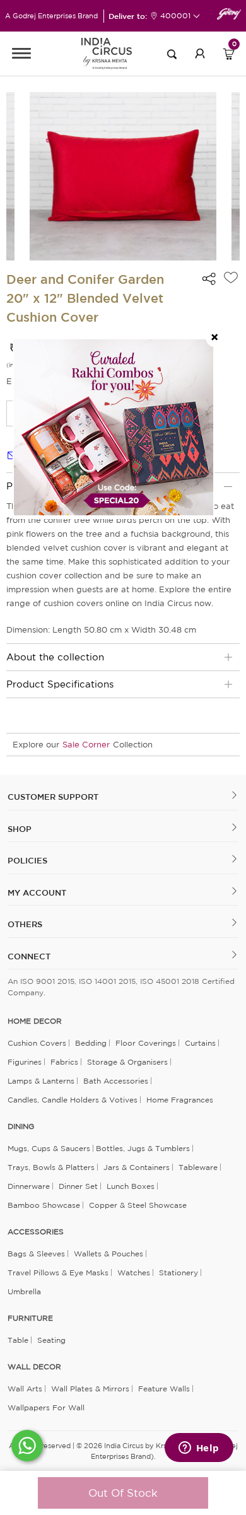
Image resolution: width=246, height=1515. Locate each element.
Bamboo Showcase (44, 1205)
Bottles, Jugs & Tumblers (143, 1148)
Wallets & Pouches (108, 1253)
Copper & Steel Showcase (138, 1205)
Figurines (25, 1061)
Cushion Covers (37, 1042)
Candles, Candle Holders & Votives (73, 1099)
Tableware (198, 1167)
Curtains (200, 1042)
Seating (51, 1340)
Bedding (91, 1042)
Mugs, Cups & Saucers (49, 1148)
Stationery (178, 1272)
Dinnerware (29, 1186)
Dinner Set (78, 1186)
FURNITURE (30, 1318)
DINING (21, 1126)
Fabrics (64, 1061)
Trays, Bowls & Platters (51, 1167)
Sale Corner (86, 744)
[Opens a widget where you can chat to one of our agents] (198, 1449)
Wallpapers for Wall (46, 1407)
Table (18, 1340)
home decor (35, 1021)
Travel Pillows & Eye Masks (58, 1272)
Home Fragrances (179, 1099)
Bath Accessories (115, 1080)
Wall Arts (25, 1388)
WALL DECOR (34, 1367)
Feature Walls (164, 1388)
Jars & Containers (136, 1167)
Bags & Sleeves (36, 1253)
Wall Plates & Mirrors (90, 1388)
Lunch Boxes (131, 1186)
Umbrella (24, 1291)
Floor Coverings (145, 1042)
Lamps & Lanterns (41, 1080)
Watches (133, 1272)
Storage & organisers (127, 1061)
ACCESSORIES (36, 1232)
